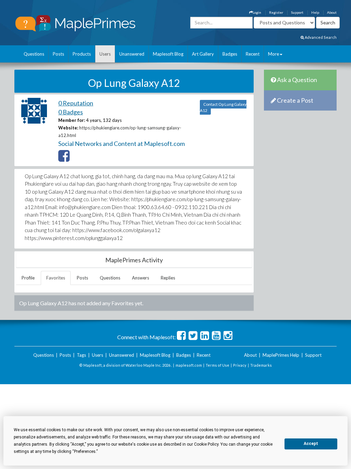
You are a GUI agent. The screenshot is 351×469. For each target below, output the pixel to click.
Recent (252, 54)
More (273, 54)
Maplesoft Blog (168, 54)
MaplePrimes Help (281, 355)
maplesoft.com (189, 365)
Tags (81, 355)
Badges (229, 54)
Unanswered (131, 54)
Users (105, 54)
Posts (58, 54)
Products (82, 54)
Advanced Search (320, 37)
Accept (311, 443)
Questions (34, 54)
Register (276, 12)
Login (257, 12)
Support (297, 12)
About (332, 12)
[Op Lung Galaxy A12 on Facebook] (64, 159)
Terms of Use (217, 365)
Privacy (239, 365)
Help (315, 12)
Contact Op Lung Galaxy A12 (223, 107)
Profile (28, 278)
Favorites (55, 278)
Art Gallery (203, 54)
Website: (68, 127)
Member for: (71, 120)
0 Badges (70, 112)
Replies (168, 278)
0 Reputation (75, 103)
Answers (140, 278)
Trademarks (261, 365)
